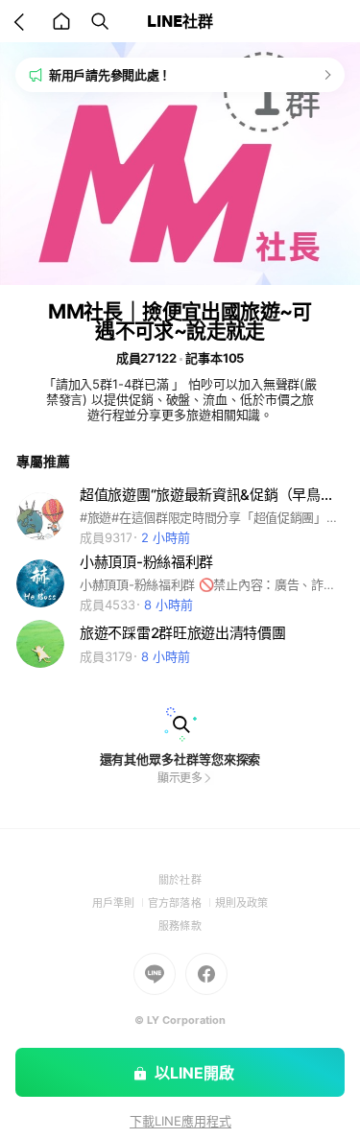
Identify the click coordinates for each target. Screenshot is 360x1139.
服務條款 (179, 926)
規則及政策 (241, 903)
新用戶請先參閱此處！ (110, 75)
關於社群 (179, 880)
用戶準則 (120, 903)
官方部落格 (181, 903)
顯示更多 (180, 778)
